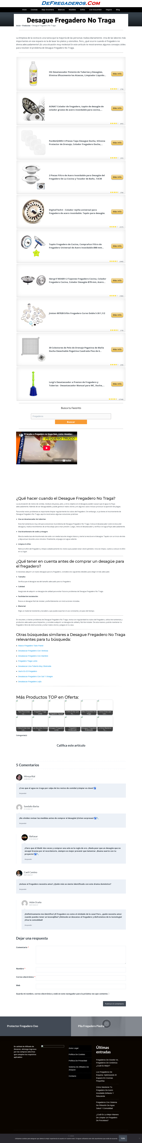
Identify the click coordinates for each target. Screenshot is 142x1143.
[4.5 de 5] (117, 261)
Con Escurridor (95, 10)
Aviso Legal (73, 1048)
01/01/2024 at (33, 839)
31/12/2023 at (28, 809)
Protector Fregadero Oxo (22, 1026)
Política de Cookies (77, 1054)
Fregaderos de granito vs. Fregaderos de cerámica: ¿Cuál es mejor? (107, 1063)
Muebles (72, 10)
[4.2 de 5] (117, 123)
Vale (123, 1138)
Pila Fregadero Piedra (91, 1026)
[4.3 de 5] (116, 399)
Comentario (22, 947)
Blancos (61, 10)
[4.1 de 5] (117, 158)
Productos (26, 25)
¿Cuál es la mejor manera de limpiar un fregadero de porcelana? (107, 1118)
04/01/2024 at (28, 875)
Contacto (72, 1076)
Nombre (20, 968)
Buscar (71, 421)
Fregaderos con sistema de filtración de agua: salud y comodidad (106, 1105)
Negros (109, 10)
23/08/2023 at (28, 779)
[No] (139, 1138)
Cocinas (34, 10)
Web (18, 985)
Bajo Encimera (48, 10)
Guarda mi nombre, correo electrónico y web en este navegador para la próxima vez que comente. (62, 993)
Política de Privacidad (78, 1061)
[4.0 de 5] (117, 89)
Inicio (24, 10)
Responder (23, 793)
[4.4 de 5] (117, 192)
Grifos (82, 10)
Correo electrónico (25, 977)
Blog (118, 10)
